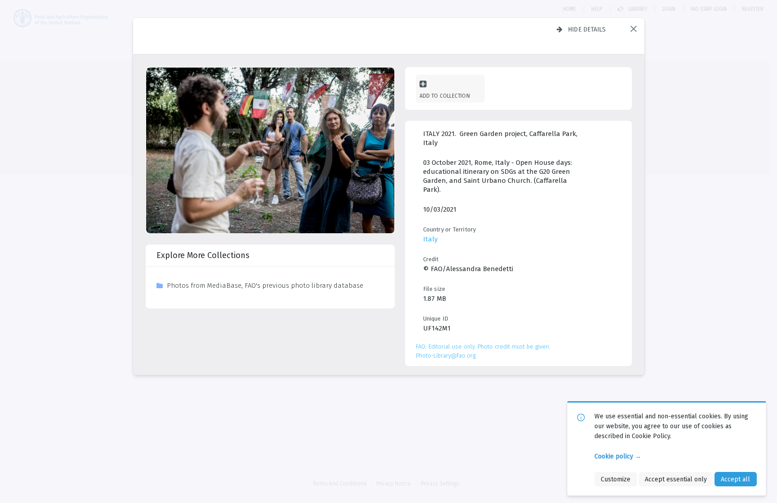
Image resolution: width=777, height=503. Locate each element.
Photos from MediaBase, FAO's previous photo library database (265, 285)
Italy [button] (430, 239)
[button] (633, 28)
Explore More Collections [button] (203, 255)
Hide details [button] (587, 29)
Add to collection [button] (445, 95)
